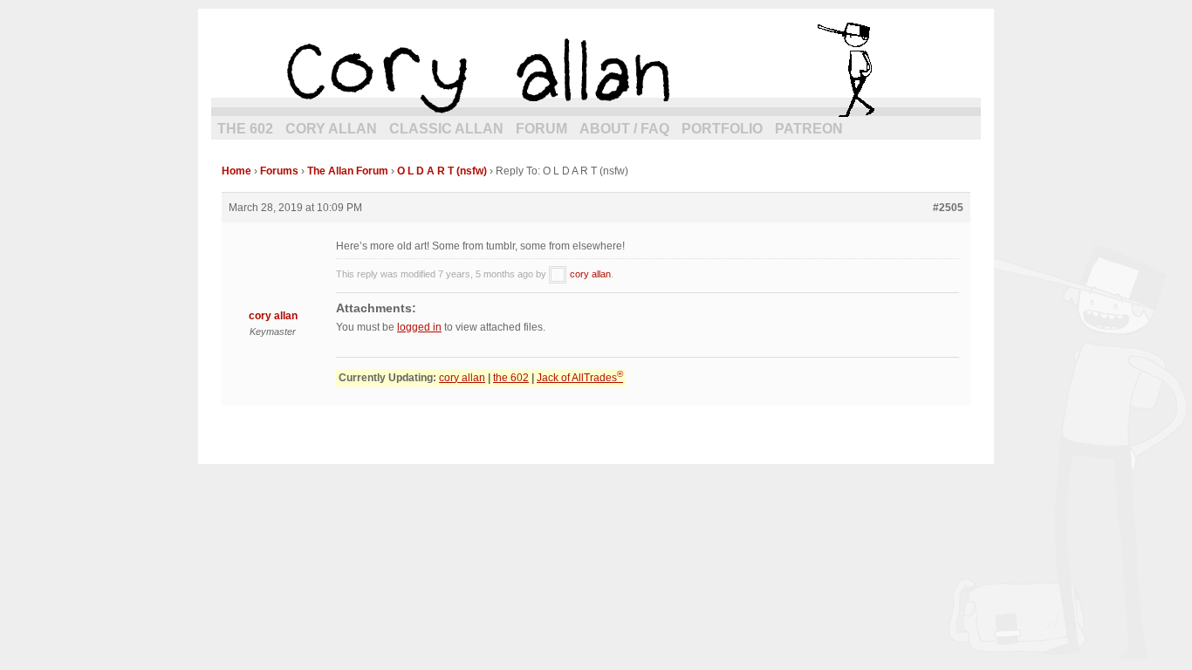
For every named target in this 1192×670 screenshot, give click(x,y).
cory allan (596, 70)
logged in (419, 327)
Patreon (809, 128)
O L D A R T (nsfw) (442, 171)
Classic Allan (446, 128)
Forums (279, 171)
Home (236, 171)
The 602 (245, 128)
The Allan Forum (347, 171)
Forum (541, 128)
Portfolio (722, 128)
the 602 (511, 378)
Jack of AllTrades (580, 378)
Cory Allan (331, 128)
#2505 (948, 208)
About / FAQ (624, 128)
